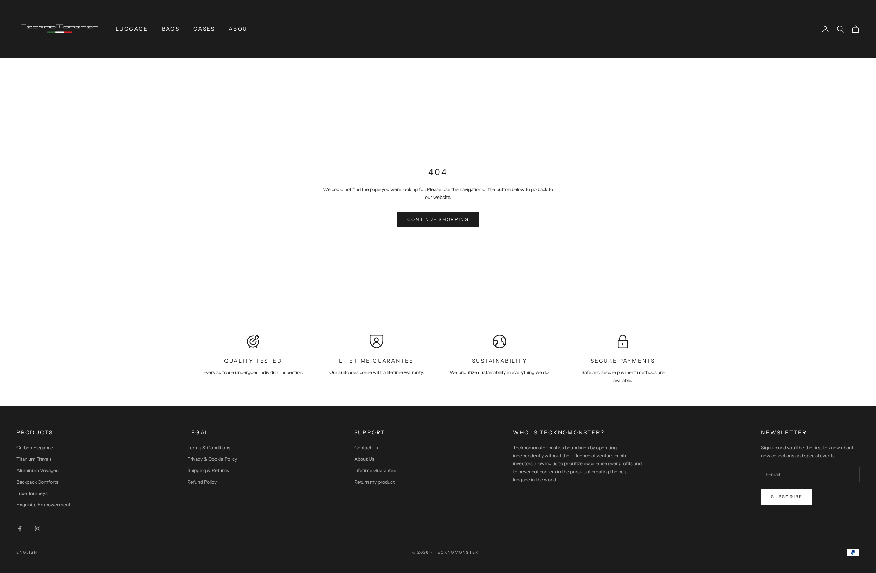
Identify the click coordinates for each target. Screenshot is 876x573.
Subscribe (786, 496)
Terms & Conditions (208, 448)
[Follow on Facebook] (19, 528)
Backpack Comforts (37, 482)
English (26, 552)
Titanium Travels (34, 459)
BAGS (171, 29)
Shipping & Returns (208, 470)
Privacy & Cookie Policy (212, 459)
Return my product (374, 482)
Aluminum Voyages (37, 470)
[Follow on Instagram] (37, 528)
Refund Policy (202, 482)
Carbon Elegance (34, 448)
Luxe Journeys (32, 493)
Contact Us (366, 448)
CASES (204, 29)
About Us (364, 459)
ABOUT (240, 29)
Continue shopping (438, 219)
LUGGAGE (132, 29)
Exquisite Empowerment (43, 504)
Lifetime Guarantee (375, 470)
